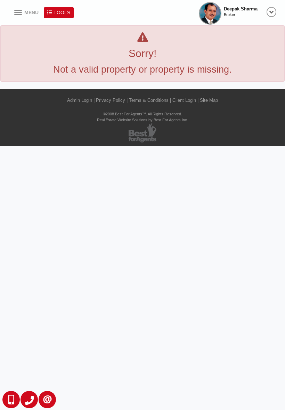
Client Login (184, 100)
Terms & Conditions (149, 100)
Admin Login (79, 100)
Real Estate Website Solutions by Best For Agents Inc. (142, 120)
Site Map (209, 100)
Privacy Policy (110, 100)
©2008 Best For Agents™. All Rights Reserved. (142, 114)
